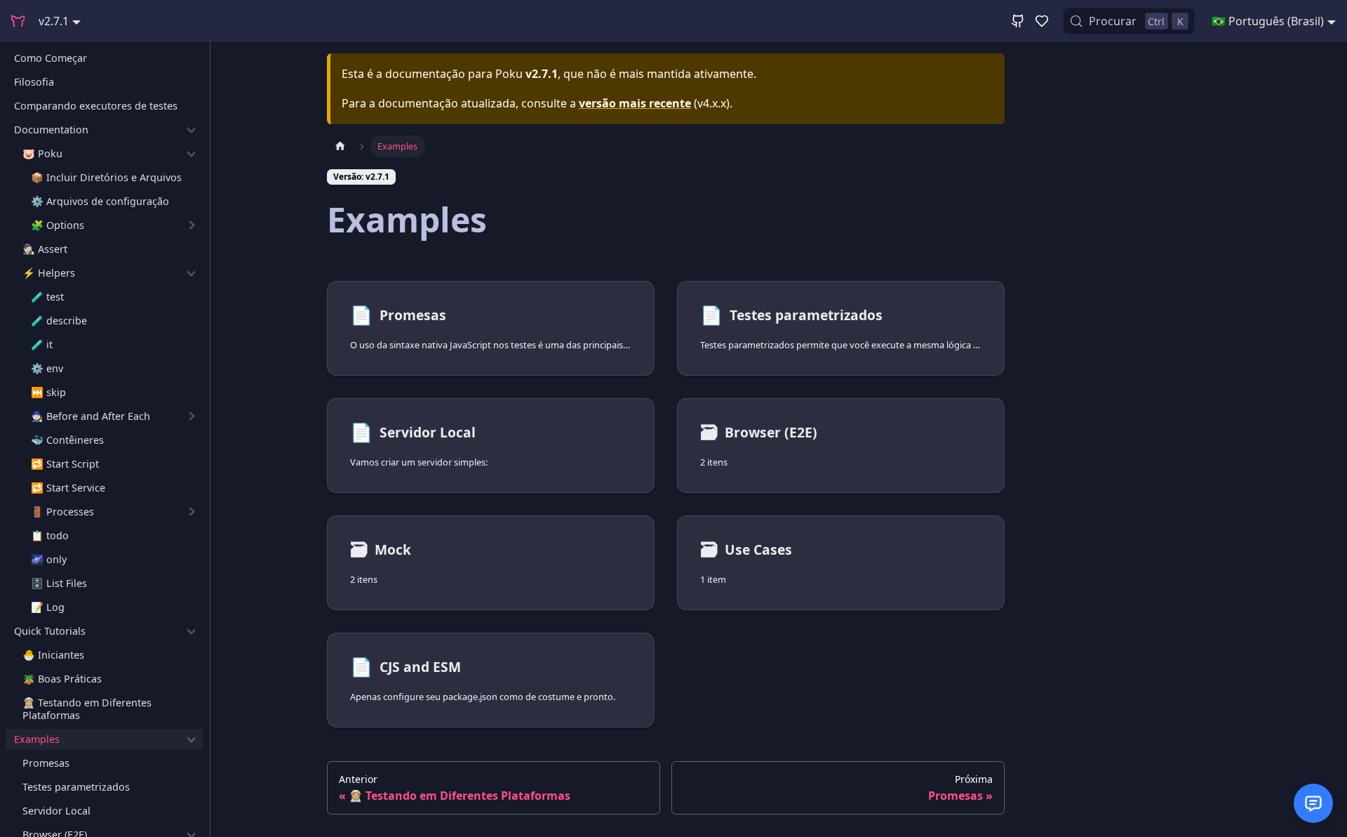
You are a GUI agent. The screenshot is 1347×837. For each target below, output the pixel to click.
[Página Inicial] (340, 146)
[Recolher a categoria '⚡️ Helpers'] (191, 273)
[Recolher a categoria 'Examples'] (191, 739)
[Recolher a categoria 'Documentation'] (191, 129)
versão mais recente (635, 103)
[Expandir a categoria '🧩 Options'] (191, 225)
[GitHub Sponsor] (1042, 21)
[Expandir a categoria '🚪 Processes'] (191, 511)
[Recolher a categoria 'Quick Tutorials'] (191, 631)
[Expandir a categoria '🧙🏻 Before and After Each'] (191, 416)
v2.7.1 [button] (54, 21)
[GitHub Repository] (1018, 21)
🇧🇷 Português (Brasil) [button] (1268, 21)
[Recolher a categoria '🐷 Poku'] (191, 153)
